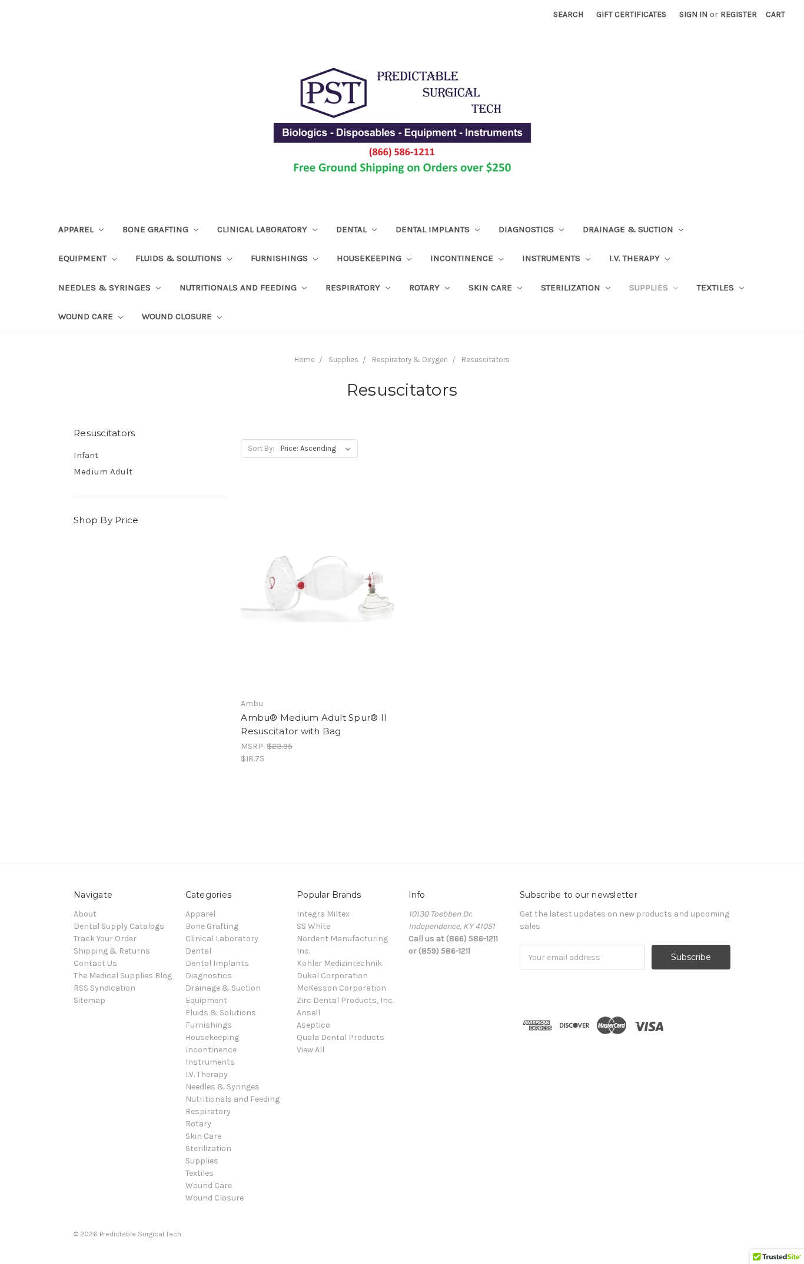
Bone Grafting (156, 229)
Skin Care (491, 287)
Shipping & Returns (112, 951)
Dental (352, 229)
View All (310, 1050)
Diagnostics (527, 229)
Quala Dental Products (340, 1037)
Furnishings (280, 258)
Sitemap (89, 1000)
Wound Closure (178, 316)
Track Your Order (105, 939)
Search (568, 14)
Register (738, 14)
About (85, 914)
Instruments (552, 258)
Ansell (308, 1013)
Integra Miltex (323, 914)
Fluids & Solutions (179, 258)
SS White (313, 926)
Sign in (693, 14)
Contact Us (95, 963)
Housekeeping (370, 258)
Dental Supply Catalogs (119, 926)
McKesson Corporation (341, 988)
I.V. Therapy (635, 258)
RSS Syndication (104, 988)
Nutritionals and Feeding (239, 287)
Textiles (716, 287)
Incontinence (463, 258)
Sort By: (261, 448)
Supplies (649, 287)
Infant (86, 455)
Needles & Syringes (105, 287)
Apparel (77, 229)
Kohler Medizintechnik (339, 963)
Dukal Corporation (332, 976)
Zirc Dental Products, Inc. (345, 1000)
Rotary (425, 287)
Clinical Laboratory (263, 229)
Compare (314, 599)
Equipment (83, 258)
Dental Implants (434, 229)
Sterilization (572, 287)
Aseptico (313, 1025)
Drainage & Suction (629, 229)
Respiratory (354, 287)
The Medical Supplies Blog (123, 976)
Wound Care (86, 316)
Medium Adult (103, 471)
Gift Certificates (631, 14)
